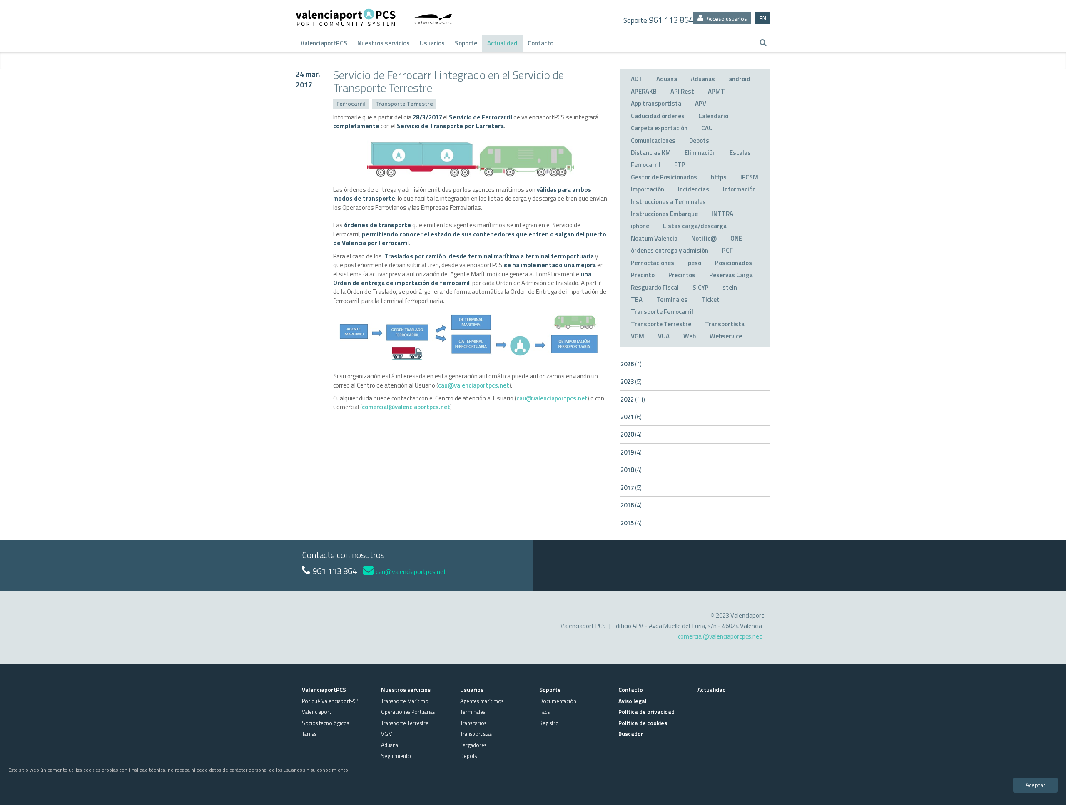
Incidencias (693, 189)
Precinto (643, 275)
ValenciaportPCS (324, 43)
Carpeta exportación (659, 128)
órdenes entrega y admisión (669, 250)
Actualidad (502, 43)
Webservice (726, 336)
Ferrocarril (350, 103)
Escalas (740, 152)
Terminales (671, 299)
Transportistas (476, 734)
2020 (631, 434)
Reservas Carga (731, 275)
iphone (640, 226)
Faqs (544, 712)
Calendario (713, 116)
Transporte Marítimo (404, 701)
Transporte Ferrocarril (662, 311)
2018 (631, 470)
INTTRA (722, 214)
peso (694, 263)
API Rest (682, 91)
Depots (699, 140)
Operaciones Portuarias (408, 712)
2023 (631, 381)
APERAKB (644, 91)
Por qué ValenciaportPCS (331, 701)
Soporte (466, 43)
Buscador (630, 733)
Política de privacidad (646, 711)
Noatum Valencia (654, 238)
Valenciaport (316, 712)
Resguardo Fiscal (655, 287)
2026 (631, 364)
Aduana (666, 79)
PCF (727, 250)
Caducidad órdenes (658, 116)
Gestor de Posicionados (664, 177)
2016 (631, 505)
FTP (679, 164)
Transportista (725, 324)
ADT (637, 79)
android (739, 79)
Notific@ (704, 238)
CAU (707, 128)
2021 (631, 417)
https (719, 177)
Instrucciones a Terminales (668, 201)
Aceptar (1035, 784)
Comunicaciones (653, 140)
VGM (637, 336)
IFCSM (749, 177)
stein (729, 287)
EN (763, 18)
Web (689, 336)
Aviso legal (632, 700)
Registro (549, 723)
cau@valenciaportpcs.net (473, 385)
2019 (631, 452)
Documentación (557, 701)
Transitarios (473, 723)
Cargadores (473, 745)
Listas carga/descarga (695, 226)
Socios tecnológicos (325, 723)
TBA (637, 299)
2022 (632, 399)
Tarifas (309, 734)
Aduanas (703, 79)
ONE (736, 238)
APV (700, 103)
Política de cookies (642, 722)
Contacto (540, 43)
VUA (664, 336)
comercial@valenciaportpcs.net (406, 407)
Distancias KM (651, 152)
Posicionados (733, 263)
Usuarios (432, 43)
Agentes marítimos (481, 701)
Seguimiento (396, 756)
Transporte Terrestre (404, 103)
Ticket (710, 299)
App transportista (656, 103)
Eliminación (700, 152)
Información (739, 189)
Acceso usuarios (726, 18)
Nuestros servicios (383, 43)
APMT (716, 91)
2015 (631, 523)
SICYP (700, 287)
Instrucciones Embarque (664, 214)
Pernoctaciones (652, 263)
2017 (631, 487)
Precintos (681, 275)
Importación (647, 189)
